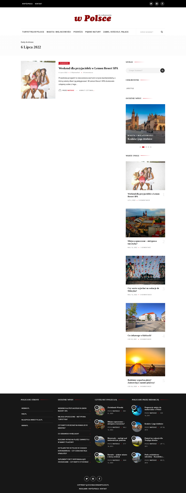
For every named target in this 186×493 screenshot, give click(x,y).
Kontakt (38, 4)
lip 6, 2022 (132, 200)
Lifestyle (130, 88)
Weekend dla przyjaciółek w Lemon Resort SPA (88, 68)
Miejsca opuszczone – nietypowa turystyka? (116, 423)
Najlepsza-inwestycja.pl (32, 420)
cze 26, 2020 (132, 386)
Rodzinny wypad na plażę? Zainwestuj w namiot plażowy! (141, 381)
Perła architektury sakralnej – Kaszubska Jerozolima (153, 457)
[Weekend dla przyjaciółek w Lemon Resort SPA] (38, 79)
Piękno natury (93, 32)
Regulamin (83, 489)
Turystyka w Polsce (33, 32)
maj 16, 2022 (132, 247)
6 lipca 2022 (63, 72)
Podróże (78, 32)
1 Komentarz (145, 247)
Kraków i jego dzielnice (140, 138)
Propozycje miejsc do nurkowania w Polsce (153, 408)
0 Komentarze (88, 72)
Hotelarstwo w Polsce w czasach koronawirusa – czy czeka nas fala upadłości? (72, 450)
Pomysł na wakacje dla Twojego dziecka (154, 439)
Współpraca (27, 4)
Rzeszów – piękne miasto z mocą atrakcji (117, 456)
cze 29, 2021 (132, 339)
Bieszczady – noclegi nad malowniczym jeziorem (117, 439)
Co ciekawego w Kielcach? (139, 335)
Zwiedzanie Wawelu (115, 407)
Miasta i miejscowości (59, 32)
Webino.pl (25, 408)
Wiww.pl (25, 425)
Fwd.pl (24, 414)
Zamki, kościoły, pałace (116, 32)
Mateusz (70, 90)
